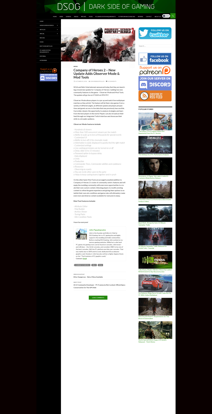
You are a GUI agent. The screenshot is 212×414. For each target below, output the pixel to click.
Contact (149, 16)
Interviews (43, 60)
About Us (158, 16)
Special (42, 33)
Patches (83, 16)
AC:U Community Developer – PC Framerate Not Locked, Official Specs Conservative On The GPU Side (99, 284)
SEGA (100, 265)
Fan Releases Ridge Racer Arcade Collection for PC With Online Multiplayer (154, 294)
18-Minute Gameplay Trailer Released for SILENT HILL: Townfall (152, 247)
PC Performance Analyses (126, 16)
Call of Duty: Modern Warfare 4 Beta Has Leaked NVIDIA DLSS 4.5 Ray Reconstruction (155, 271)
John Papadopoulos (97, 81)
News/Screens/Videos (47, 25)
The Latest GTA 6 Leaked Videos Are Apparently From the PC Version (151, 132)
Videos (76, 16)
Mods (91, 16)
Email (85, 258)
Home (55, 16)
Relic (94, 265)
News (61, 16)
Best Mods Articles (46, 46)
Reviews (140, 16)
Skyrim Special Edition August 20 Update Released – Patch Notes (152, 341)
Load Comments (98, 297)
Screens (68, 16)
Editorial (43, 56)
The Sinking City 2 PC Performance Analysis (153, 155)
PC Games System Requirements (105, 16)
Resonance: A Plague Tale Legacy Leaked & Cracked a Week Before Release (153, 177)
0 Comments (112, 81)
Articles (42, 29)
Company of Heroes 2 (82, 265)
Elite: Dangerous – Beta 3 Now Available (88, 275)
